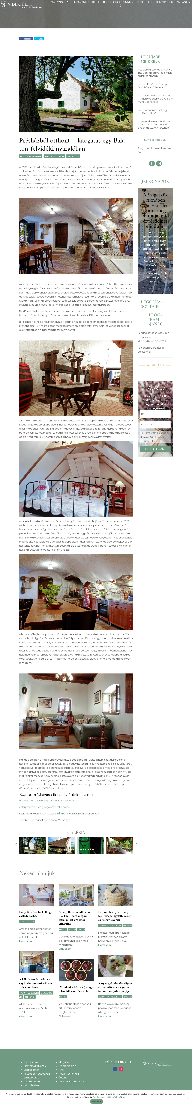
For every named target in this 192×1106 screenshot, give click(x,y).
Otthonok (73, 156)
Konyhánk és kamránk (172, 2)
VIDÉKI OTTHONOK (66, 813)
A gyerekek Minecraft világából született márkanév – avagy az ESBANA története (154, 124)
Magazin (57, 2)
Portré (72, 929)
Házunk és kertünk (117, 2)
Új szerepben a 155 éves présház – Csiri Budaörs (47, 800)
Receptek (127, 925)
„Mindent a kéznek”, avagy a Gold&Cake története (76, 989)
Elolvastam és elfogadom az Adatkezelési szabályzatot (154, 437)
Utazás (81, 929)
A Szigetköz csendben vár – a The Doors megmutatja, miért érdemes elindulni (75, 918)
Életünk (143, 2)
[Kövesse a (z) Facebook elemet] (115, 1069)
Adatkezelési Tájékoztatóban (106, 1097)
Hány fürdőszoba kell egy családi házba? (35, 914)
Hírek (96, 2)
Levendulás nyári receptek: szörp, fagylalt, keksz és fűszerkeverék (114, 916)
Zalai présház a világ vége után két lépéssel (44, 807)
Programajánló (77, 2)
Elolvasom (25, 941)
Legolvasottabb (54, 156)
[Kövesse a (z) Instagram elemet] (121, 1069)
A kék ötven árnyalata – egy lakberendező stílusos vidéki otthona (35, 983)
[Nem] (188, 1098)
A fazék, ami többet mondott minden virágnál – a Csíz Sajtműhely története (155, 99)
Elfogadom (97, 1101)
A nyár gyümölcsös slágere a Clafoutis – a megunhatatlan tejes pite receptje (115, 987)
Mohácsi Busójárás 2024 (152, 341)
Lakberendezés (27, 921)
